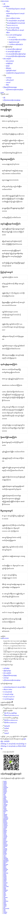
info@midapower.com (14, 715)
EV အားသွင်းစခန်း (11, 746)
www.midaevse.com (12, 722)
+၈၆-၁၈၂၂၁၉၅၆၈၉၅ (11, 713)
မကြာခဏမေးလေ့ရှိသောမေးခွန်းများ (11, 100)
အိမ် (4, 97)
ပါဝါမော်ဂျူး (3, 743)
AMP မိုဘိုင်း (7, 741)
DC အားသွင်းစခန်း (11, 743)
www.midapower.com (13, 720)
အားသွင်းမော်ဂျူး (20, 743)
